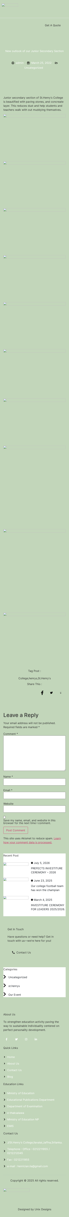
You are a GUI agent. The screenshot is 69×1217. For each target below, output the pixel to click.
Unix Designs (43, 1209)
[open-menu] (5, 25)
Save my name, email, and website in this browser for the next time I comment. (29, 821)
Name (8, 776)
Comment (10, 733)
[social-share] (42, 692)
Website (8, 803)
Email (7, 790)
